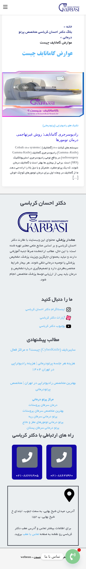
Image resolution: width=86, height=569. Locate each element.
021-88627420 (61, 475)
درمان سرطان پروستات (43, 405)
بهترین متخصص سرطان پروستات (43, 411)
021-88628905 (27, 475)
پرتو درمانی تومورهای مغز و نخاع (43, 422)
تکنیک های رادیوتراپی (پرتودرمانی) (60, 126)
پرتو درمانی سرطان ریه (43, 417)
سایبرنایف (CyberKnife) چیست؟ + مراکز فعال (43, 350)
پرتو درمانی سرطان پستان (43, 428)
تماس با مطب (31, 534)
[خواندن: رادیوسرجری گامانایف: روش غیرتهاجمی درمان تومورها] (43, 94)
